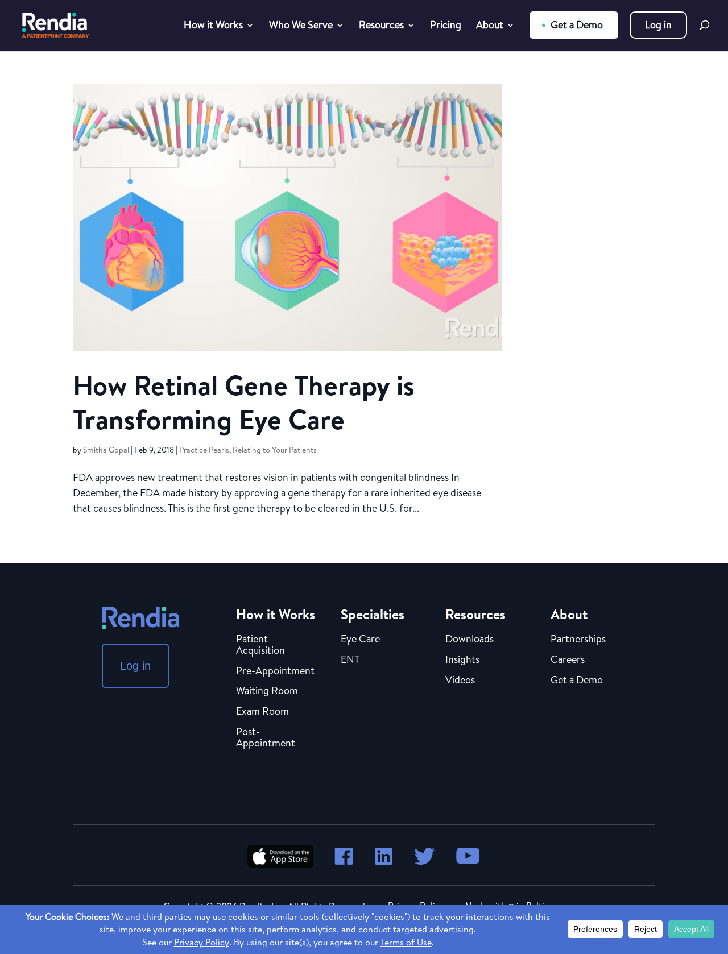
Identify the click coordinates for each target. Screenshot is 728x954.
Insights (462, 660)
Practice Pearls (204, 449)
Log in (658, 25)
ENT (350, 660)
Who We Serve (301, 26)
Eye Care (360, 639)
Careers (568, 660)
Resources (381, 26)
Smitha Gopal (106, 449)
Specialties (372, 614)
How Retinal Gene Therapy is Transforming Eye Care (244, 402)
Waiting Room (267, 691)
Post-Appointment (265, 738)
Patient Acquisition (260, 645)
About (489, 26)
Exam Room (262, 712)
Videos (460, 680)
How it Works (213, 26)
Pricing (445, 26)
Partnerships (578, 639)
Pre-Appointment (275, 671)
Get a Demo (577, 25)
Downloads (469, 639)
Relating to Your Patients (275, 449)
